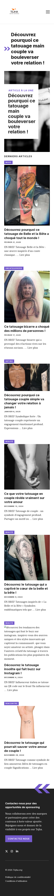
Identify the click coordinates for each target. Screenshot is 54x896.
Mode (8, 162)
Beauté (9, 442)
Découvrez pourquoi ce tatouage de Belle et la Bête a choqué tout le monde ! (26, 234)
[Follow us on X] (6, 851)
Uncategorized (14, 268)
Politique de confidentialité (18, 877)
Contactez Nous (18, 838)
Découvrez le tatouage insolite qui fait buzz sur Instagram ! (22, 669)
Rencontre (11, 703)
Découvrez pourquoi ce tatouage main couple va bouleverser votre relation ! (22, 114)
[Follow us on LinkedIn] (17, 851)
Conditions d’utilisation (16, 881)
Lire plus (24, 255)
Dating (9, 361)
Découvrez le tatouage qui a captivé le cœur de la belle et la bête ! (26, 588)
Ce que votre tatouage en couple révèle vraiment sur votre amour (24, 498)
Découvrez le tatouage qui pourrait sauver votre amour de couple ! (25, 747)
